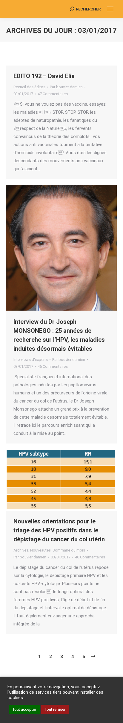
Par (66, 87)
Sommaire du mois (69, 550)
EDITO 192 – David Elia (44, 76)
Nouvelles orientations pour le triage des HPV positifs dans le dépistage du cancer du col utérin (59, 530)
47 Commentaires (53, 94)
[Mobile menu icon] (110, 9)
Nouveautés (40, 550)
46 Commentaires (53, 366)
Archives (20, 550)
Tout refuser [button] (55, 709)
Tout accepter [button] (24, 709)
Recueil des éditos (29, 87)
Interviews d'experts (30, 359)
